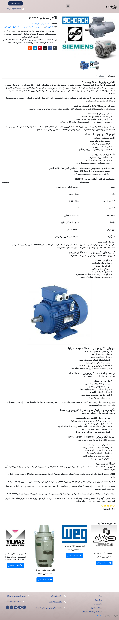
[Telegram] (16, 607)
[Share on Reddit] (30, 48)
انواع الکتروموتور (10, 27)
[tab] (111, 76)
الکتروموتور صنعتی (23, 27)
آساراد (98, 615)
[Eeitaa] (11, 607)
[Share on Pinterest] (40, 48)
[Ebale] (7, 607)
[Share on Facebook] (50, 48)
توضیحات (111, 76)
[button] (68, 6)
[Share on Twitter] (45, 48)
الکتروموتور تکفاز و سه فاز (40, 23)
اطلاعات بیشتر (103, 563)
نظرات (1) (100, 76)
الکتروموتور (49, 27)
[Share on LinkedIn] (35, 48)
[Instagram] (24, 607)
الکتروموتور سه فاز (37, 27)
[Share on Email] (55, 48)
